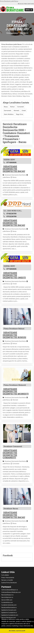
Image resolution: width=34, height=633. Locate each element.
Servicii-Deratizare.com (8, 617)
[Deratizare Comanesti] (17, 433)
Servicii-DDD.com (6, 600)
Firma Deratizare (12, 33)
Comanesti (20, 107)
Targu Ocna (19, 114)
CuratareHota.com (7, 602)
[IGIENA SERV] (17, 152)
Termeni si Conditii (7, 580)
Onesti (24, 110)
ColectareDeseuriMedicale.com (11, 592)
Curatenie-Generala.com (9, 605)
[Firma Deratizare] (12, 9)
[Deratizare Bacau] (17, 496)
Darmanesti (7, 110)
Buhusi (12, 107)
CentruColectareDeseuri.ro (9, 589)
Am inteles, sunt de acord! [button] (17, 630)
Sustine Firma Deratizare (9, 582)
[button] (29, 9)
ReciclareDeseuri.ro (7, 595)
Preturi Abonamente (7, 577)
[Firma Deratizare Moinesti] (17, 374)
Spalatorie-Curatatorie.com (9, 615)
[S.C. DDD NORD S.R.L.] (17, 204)
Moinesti (16, 110)
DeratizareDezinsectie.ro (9, 607)
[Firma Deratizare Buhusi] (17, 316)
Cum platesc (5, 575)
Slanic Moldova (8, 114)
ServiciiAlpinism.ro (7, 597)
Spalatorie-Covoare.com (8, 610)
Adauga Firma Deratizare (26, 4)
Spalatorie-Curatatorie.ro (9, 612)
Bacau (6, 107)
